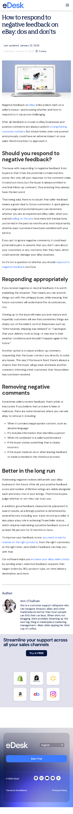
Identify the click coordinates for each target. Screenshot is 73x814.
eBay (32, 105)
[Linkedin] (36, 778)
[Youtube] (47, 778)
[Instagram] (41, 778)
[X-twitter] (58, 778)
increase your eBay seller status (50, 559)
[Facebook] (53, 778)
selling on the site (22, 218)
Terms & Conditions (16, 790)
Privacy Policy (59, 790)
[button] (52, 745)
